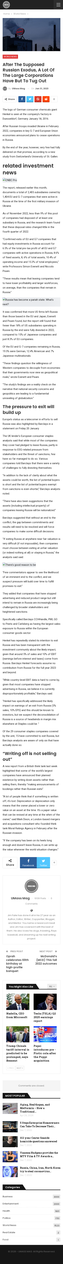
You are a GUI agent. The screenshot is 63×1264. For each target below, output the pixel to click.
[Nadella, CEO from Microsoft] (17, 1002)
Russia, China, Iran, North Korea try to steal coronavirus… (40, 1169)
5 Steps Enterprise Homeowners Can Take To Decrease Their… (39, 1124)
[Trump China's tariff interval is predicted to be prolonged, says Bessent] (17, 1034)
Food (5, 1239)
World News (10, 56)
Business (8, 1196)
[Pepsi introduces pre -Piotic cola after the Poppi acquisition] (45, 1034)
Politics (6, 1218)
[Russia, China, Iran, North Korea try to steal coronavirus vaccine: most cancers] (10, 1171)
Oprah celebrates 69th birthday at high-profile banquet (17, 963)
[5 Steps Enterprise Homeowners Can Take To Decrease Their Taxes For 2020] (10, 1126)
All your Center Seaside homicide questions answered (38, 1139)
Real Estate (9, 1232)
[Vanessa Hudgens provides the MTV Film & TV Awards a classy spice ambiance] (10, 1156)
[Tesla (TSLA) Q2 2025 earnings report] (45, 1002)
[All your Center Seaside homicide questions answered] (10, 1141)
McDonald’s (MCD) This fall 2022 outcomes (46, 959)
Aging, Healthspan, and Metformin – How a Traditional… (35, 1108)
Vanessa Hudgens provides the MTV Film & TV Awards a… (39, 1154)
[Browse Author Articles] (31, 886)
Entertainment (11, 1203)
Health (6, 1211)
